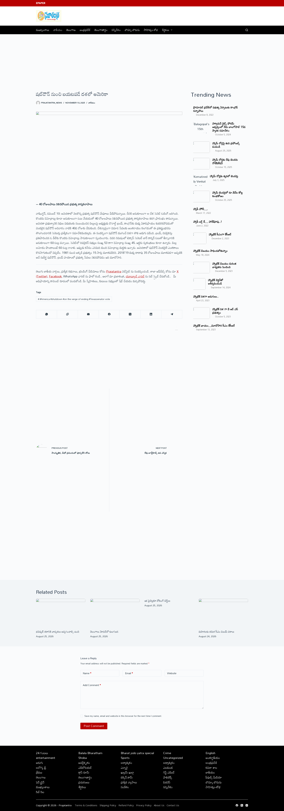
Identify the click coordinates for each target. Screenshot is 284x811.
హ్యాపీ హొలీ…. (200, 209)
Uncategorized (173, 758)
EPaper (40, 3)
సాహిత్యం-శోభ (151, 30)
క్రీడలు (39, 772)
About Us (159, 805)
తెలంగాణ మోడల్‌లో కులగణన (104, 631)
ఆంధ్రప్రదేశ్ (85, 30)
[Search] (247, 30)
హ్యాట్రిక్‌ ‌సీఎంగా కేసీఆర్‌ (220, 234)
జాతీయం (57, 30)
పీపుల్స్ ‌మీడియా (214, 777)
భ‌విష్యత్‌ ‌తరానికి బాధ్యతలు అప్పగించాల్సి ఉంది (57, 631)
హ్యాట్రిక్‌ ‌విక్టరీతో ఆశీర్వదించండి (215, 281)
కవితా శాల (211, 768)
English (210, 753)
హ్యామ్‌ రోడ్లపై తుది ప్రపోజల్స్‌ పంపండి (226, 144)
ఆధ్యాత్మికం (169, 763)
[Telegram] (171, 314)
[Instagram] (247, 805)
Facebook (55, 276)
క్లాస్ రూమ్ (83, 772)
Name (87, 673)
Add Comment (92, 685)
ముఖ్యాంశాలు (42, 30)
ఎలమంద (168, 768)
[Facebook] (109, 314)
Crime (167, 753)
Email (129, 673)
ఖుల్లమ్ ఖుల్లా (127, 772)
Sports (125, 758)
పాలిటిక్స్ (167, 777)
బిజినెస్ (166, 782)
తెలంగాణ (71, 30)
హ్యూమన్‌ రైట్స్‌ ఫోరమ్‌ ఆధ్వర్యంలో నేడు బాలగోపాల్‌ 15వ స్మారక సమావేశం (229, 127)
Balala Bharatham (90, 753)
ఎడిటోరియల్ (85, 768)
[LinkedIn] (151, 314)
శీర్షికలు (165, 30)
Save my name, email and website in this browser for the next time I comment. (123, 716)
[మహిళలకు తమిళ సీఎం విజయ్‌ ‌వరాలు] (223, 613)
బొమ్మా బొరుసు (132, 30)
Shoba (82, 758)
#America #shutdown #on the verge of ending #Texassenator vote (74, 299)
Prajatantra (113, 271)
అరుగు (39, 763)
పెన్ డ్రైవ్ (40, 782)
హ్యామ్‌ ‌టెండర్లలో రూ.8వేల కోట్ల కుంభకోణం (227, 194)
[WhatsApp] (46, 314)
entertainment (45, 758)
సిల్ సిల (40, 792)
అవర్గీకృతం (84, 763)
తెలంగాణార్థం (101, 30)
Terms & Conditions (86, 805)
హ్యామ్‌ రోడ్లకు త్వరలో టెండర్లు (224, 176)
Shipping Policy (108, 805)
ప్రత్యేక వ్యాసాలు (129, 782)
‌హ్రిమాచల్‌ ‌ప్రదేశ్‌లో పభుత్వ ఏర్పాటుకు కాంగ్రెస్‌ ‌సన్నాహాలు (215, 109)
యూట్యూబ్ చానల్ (135, 276)
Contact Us (173, 805)
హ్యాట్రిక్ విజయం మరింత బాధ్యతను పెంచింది (224, 265)
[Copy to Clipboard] (67, 314)
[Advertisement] (142, 59)
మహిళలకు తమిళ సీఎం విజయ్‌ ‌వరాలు (216, 631)
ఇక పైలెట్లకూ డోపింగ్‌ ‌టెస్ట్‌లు (157, 600)
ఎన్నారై (124, 768)
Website (171, 673)
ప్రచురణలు (84, 782)
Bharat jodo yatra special (137, 753)
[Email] (88, 314)
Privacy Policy (144, 805)
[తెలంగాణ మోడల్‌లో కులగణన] (115, 613)
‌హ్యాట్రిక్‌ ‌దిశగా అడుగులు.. (206, 296)
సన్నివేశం (116, 30)
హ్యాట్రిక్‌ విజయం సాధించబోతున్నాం (210, 250)
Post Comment (94, 726)
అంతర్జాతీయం (213, 758)
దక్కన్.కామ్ (127, 777)
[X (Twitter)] (130, 314)
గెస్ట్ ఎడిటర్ (169, 772)
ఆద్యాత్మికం (126, 763)
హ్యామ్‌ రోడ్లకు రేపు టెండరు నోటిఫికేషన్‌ (225, 161)
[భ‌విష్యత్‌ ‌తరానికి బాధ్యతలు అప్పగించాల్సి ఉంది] (60, 613)
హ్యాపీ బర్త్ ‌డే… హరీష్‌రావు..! (207, 221)
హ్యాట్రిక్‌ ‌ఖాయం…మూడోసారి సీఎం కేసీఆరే (214, 325)
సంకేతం (125, 787)
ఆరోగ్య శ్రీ (41, 768)
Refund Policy (126, 805)
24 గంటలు (42, 753)
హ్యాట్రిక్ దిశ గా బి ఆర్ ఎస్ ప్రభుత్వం (225, 310)
